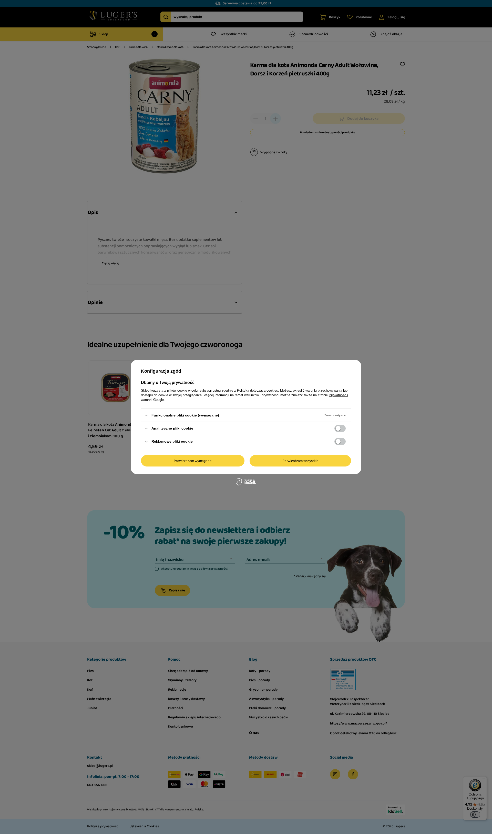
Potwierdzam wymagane (192, 460)
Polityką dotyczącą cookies (257, 390)
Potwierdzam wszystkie (300, 460)
